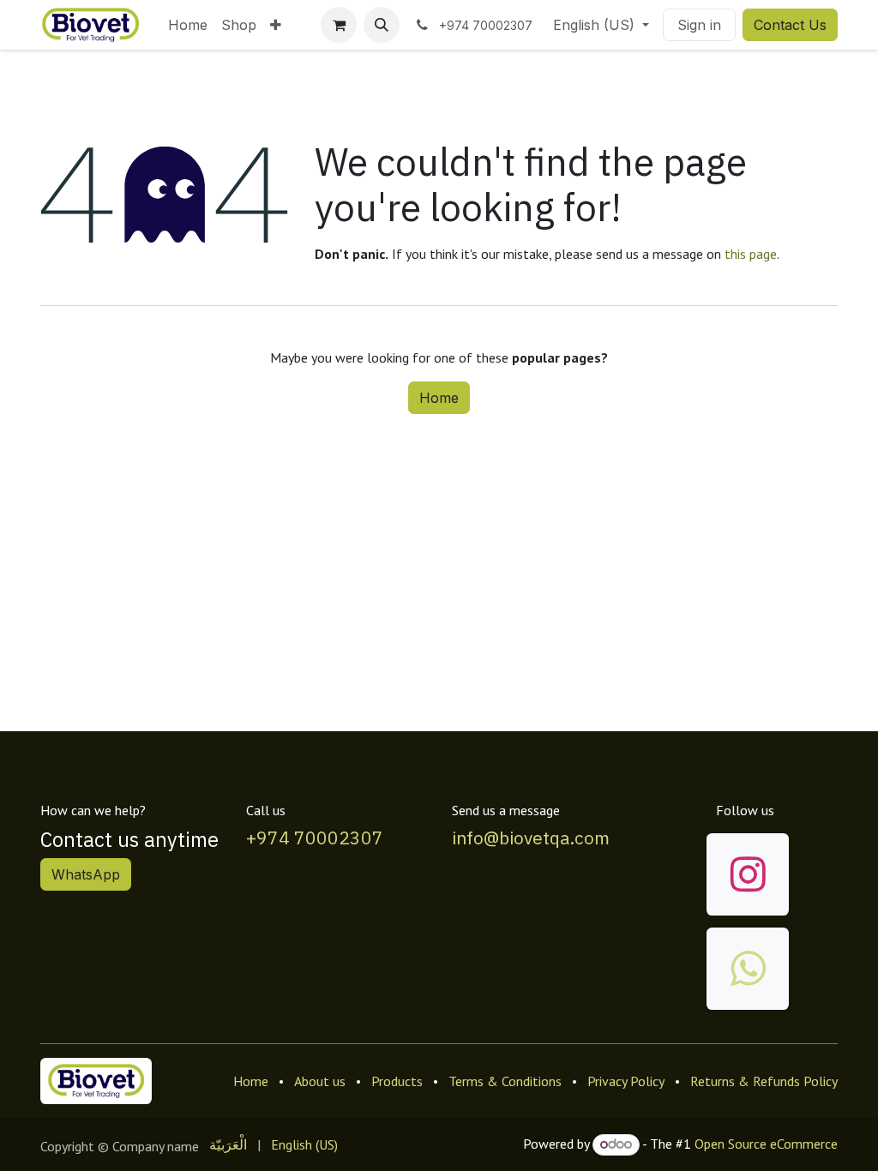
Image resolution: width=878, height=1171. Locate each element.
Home (439, 397)
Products (397, 1081)
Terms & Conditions (505, 1081)
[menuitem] (187, 25)
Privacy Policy (626, 1081)
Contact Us (790, 24)
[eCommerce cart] (339, 25)
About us (320, 1081)
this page (751, 253)
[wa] (747, 968)
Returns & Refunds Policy (764, 1081)
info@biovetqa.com (531, 838)
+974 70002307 (314, 838)
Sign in (699, 24)
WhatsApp (85, 874)
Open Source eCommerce (766, 1143)
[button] (382, 25)
